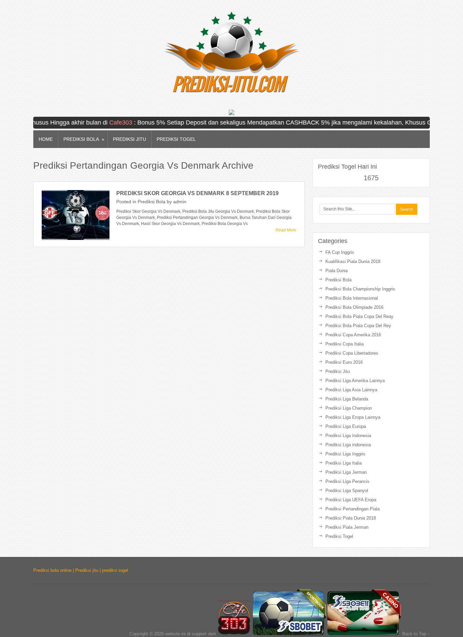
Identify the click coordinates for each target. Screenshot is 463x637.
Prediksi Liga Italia (343, 463)
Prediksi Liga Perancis (347, 481)
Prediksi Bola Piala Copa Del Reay (359, 316)
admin (179, 201)
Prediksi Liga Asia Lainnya (351, 389)
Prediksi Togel (176, 139)
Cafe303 (111, 122)
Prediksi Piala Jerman (346, 527)
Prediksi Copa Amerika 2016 (353, 334)
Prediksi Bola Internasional (351, 298)
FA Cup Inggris (339, 252)
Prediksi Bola (83, 139)
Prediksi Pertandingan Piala (352, 508)
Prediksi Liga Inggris (345, 453)
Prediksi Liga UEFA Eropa (350, 499)
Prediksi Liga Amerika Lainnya (355, 380)
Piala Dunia (336, 270)
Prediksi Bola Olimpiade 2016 (354, 307)
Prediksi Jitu (129, 139)
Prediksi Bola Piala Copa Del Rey (358, 325)
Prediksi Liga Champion (348, 408)
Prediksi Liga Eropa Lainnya (352, 417)
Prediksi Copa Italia (344, 343)
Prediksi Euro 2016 (344, 362)
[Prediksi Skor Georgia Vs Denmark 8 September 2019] (75, 215)
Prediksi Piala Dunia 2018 (350, 518)
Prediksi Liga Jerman (346, 472)
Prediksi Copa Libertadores (351, 353)
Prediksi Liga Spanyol (346, 490)
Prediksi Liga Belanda (346, 398)
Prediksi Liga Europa (345, 426)
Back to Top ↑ (416, 633)
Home (46, 139)
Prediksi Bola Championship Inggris (360, 289)
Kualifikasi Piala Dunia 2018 (352, 261)
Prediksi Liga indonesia (348, 444)
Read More (286, 230)
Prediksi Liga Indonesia (348, 435)
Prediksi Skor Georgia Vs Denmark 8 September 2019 (197, 193)
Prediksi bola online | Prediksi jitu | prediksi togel (80, 570)
